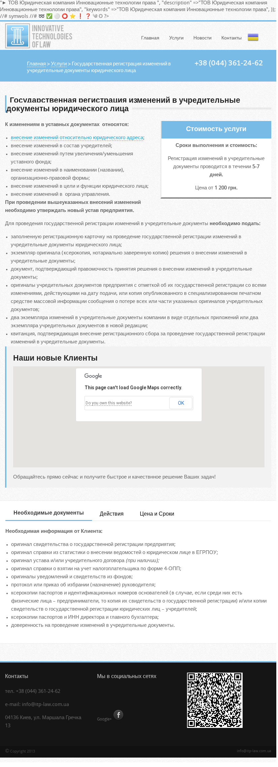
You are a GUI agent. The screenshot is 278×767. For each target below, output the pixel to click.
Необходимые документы (48, 513)
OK (181, 403)
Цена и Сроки (157, 514)
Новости (202, 38)
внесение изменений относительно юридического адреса (77, 138)
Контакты (231, 38)
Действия (112, 514)
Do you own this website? (109, 403)
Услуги (176, 38)
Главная (150, 38)
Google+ (104, 719)
